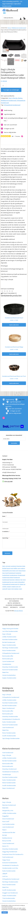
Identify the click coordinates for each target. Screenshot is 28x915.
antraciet (8, 566)
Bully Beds (5, 808)
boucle (8, 568)
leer (21, 579)
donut (14, 570)
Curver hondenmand (8, 661)
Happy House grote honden (10, 628)
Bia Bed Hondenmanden (9, 705)
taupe (9, 589)
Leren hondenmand (8, 727)
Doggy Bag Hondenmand (9, 852)
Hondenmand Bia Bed (8, 832)
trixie (12, 589)
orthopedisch (21, 582)
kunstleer (12, 579)
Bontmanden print (7, 659)
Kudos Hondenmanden (9, 722)
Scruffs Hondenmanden (9, 736)
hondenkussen (14, 575)
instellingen (23, 909)
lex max (12, 582)
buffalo (15, 568)
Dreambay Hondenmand (9, 769)
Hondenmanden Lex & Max (10, 868)
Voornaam (5, 522)
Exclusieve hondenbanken (9, 863)
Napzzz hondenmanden (9, 645)
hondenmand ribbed (7, 577)
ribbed (21, 584)
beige (23, 566)
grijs (17, 570)
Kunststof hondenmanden (10, 670)
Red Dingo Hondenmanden (10, 648)
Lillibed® (4, 873)
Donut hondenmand (8, 819)
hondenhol (18, 573)
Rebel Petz (5, 672)
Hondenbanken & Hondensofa (11, 719)
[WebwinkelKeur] (3, 418)
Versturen (7, 553)
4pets (3, 566)
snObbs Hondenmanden (9, 637)
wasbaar (16, 589)
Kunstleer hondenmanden (9, 639)
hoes (3, 573)
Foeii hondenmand (7, 752)
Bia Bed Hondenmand (8, 642)
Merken (20, 98)
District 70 (5, 846)
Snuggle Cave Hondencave (10, 893)
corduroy (22, 568)
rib (18, 584)
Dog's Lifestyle (13, 98)
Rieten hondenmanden (9, 783)
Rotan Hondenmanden (9, 650)
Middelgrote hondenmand (19, 28)
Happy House (22, 570)
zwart (20, 589)
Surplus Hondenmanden (9, 678)
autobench (14, 566)
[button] (24, 39)
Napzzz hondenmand (8, 708)
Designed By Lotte (7, 570)
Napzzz (4, 830)
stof (19, 586)
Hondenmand (21, 575)
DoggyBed (5, 816)
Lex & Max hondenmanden (10, 631)
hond (6, 573)
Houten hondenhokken (9, 675)
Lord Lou (5, 876)
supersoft (4, 589)
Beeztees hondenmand (9, 805)
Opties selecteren (14, 325)
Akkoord (4, 912)
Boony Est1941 (6, 841)
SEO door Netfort (18, 610)
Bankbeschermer (7, 838)
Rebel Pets (5, 730)
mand (15, 582)
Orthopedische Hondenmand (10, 653)
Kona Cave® (5, 821)
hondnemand (5, 579)
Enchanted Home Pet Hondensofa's (12, 854)
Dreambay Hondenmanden (10, 667)
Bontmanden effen (7, 656)
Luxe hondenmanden (8, 824)
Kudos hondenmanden (8, 871)
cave (19, 568)
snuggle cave (14, 586)
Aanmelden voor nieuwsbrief (14, 435)
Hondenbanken (6, 664)
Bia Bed (4, 568)
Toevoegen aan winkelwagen (11, 90)
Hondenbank (11, 573)
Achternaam (5, 528)
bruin (11, 568)
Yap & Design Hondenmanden (11, 738)
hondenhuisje (5, 575)
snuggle (9, 586)
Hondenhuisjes (6, 774)
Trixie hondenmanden (8, 898)
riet (24, 584)
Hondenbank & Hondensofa (10, 772)
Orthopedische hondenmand (12, 105)
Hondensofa (16, 577)
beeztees (19, 566)
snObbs (4, 586)
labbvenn (17, 579)
